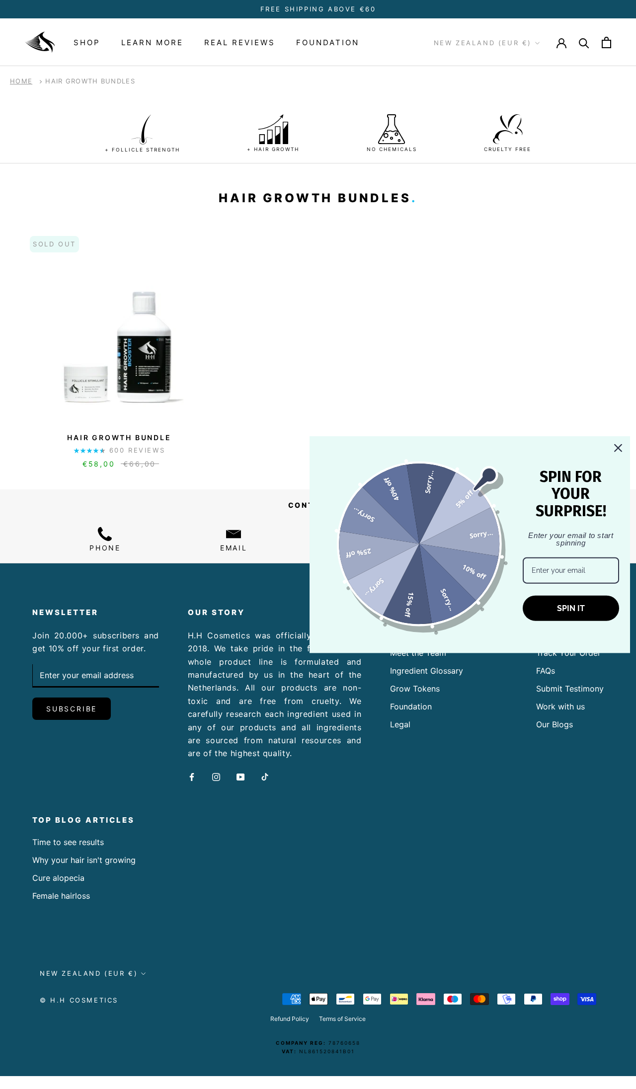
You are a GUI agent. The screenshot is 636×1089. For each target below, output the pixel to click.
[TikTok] (265, 776)
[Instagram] (216, 776)
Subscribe (71, 708)
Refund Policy (289, 1018)
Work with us (560, 706)
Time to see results (68, 842)
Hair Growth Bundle (119, 437)
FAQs (545, 671)
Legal (400, 724)
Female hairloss (61, 896)
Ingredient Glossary (426, 671)
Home (21, 81)
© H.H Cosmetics (79, 1000)
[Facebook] (192, 776)
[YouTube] (240, 776)
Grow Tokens (415, 689)
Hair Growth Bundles (90, 81)
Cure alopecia (58, 878)
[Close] (618, 448)
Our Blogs (554, 724)
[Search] (584, 42)
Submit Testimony (570, 689)
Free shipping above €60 (318, 9)
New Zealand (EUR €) (483, 43)
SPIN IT (571, 608)
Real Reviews (239, 42)
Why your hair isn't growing (84, 860)
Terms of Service (342, 1018)
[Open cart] (606, 42)
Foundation (327, 42)
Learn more (152, 42)
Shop (87, 42)
